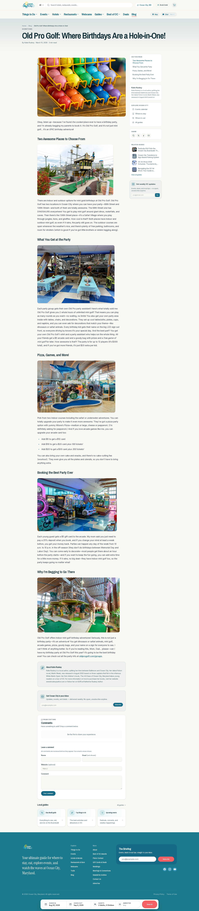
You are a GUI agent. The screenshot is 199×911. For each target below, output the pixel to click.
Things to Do (75, 849)
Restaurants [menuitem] (70, 14)
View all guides (136, 175)
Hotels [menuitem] (55, 14)
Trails (73, 870)
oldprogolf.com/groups (90, 656)
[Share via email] (149, 135)
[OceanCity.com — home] (27, 848)
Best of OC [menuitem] (112, 14)
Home (24, 26)
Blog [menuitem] (134, 14)
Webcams (74, 866)
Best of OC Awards (100, 854)
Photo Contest (98, 858)
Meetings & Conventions (102, 870)
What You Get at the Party (142, 67)
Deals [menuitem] (126, 14)
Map (156, 14)
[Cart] (174, 5)
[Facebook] (165, 869)
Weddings (96, 866)
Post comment (48, 793)
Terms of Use (172, 894)
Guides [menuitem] (98, 14)
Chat (169, 14)
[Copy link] (133, 135)
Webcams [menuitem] (87, 14)
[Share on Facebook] (144, 135)
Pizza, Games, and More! (142, 71)
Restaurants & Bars (78, 862)
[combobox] (91, 5)
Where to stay (140, 114)
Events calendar (141, 109)
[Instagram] (170, 869)
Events (73, 854)
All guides (120, 805)
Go (157, 195)
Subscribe (118, 705)
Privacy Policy (159, 894)
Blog (30, 26)
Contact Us (97, 879)
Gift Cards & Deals (100, 862)
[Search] (48, 5)
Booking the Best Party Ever (143, 75)
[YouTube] (175, 869)
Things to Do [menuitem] (28, 14)
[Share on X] (138, 135)
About (95, 849)
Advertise (96, 883)
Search (149, 904)
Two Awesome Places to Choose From (142, 62)
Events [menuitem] (43, 14)
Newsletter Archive (100, 875)
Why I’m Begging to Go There (144, 78)
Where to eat (140, 118)
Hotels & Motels (76, 858)
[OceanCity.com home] (28, 5)
